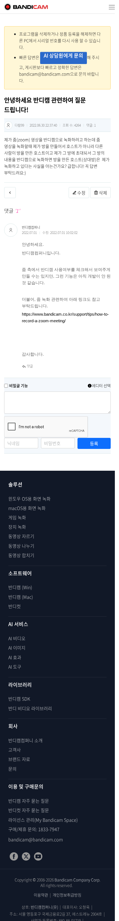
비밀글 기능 (18, 385)
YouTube (38, 856)
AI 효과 (14, 657)
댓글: (91, 125)
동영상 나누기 (21, 545)
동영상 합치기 (21, 555)
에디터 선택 (101, 385)
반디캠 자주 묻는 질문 (28, 800)
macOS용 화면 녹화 (27, 508)
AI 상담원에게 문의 (63, 55)
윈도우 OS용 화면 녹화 (29, 498)
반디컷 (14, 606)
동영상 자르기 (21, 536)
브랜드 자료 (19, 759)
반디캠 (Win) (20, 587)
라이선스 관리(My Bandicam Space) (43, 819)
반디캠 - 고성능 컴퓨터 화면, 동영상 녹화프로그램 (26, 7)
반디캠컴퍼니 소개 (25, 740)
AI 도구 (14, 666)
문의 (12, 768)
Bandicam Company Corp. (77, 879)
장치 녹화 (17, 526)
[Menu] (110, 7)
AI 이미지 (16, 647)
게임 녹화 (17, 517)
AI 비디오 (16, 638)
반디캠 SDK (19, 698)
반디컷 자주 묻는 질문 (28, 810)
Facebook (14, 856)
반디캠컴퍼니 (31, 227)
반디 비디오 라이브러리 (30, 708)
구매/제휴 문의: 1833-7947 (34, 829)
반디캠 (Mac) (20, 596)
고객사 (14, 749)
